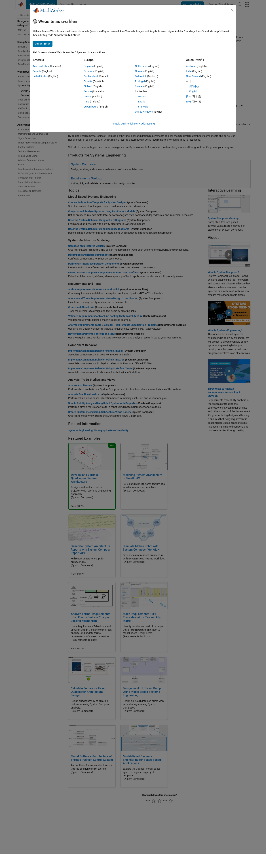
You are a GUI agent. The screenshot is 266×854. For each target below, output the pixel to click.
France (88, 91)
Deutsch (142, 96)
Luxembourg (91, 106)
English (142, 101)
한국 (188, 101)
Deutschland (91, 76)
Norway (139, 71)
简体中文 (194, 86)
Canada (37, 71)
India (189, 71)
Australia (191, 66)
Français (143, 106)
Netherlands (142, 66)
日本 (188, 96)
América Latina (41, 66)
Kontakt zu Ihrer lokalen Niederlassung (133, 123)
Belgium (88, 66)
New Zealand (193, 76)
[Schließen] (232, 10)
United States (40, 76)
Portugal (140, 81)
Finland (88, 86)
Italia (86, 101)
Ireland (88, 96)
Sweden (139, 86)
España (88, 81)
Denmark (89, 71)
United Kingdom (144, 111)
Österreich (141, 76)
